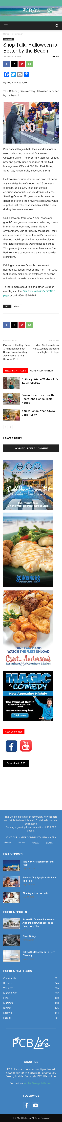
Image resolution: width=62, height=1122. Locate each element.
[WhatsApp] (29, 64)
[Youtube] (35, 1105)
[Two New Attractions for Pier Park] (11, 865)
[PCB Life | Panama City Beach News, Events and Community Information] (31, 11)
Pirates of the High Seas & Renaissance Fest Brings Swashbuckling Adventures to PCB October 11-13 (16, 352)
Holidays (16, 306)
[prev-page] (5, 427)
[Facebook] (6, 64)
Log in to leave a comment (31, 448)
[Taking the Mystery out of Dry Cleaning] (11, 956)
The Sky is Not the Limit (35, 893)
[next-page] (11, 427)
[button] (5, 25)
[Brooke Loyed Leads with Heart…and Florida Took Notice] (11, 399)
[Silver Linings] (11, 940)
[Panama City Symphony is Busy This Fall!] (11, 881)
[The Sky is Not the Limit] (11, 897)
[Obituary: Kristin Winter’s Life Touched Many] (11, 383)
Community (17, 33)
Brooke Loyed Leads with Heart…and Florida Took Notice (37, 398)
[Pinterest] (22, 64)
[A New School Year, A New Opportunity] (11, 415)
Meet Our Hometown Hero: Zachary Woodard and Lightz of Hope (46, 349)
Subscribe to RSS (16, 763)
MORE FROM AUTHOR (41, 370)
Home (6, 33)
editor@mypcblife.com (38, 1083)
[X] (14, 64)
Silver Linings (29, 936)
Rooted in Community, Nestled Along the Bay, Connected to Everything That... (38, 922)
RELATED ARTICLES (15, 370)
